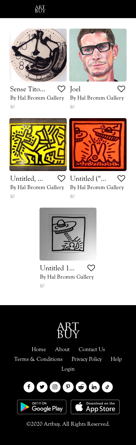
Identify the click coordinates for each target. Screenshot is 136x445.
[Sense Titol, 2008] (38, 55)
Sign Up (112, 9)
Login (77, 9)
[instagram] (55, 387)
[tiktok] (107, 387)
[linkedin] (94, 387)
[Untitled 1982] (68, 234)
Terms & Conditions (38, 359)
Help (116, 359)
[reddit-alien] (81, 387)
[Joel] (98, 55)
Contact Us (92, 350)
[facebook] (29, 387)
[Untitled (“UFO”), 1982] (98, 144)
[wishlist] (61, 90)
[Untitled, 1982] (38, 144)
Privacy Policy (86, 359)
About (62, 350)
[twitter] (42, 387)
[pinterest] (68, 387)
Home (39, 350)
